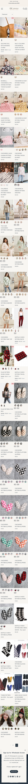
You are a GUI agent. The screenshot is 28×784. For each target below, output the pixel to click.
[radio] (1, 40)
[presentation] (27, 149)
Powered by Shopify (14, 782)
